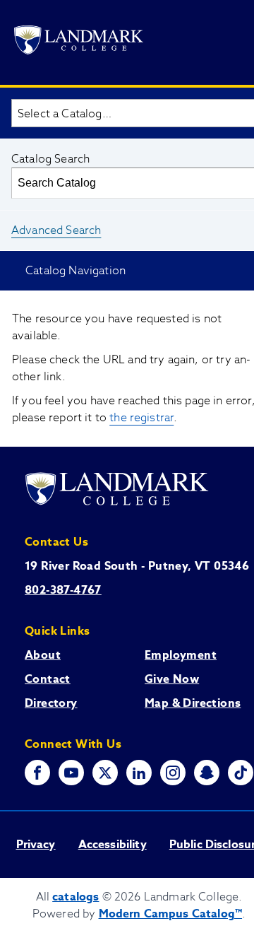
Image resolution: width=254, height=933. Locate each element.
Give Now (172, 679)
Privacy (36, 844)
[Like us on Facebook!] (37, 772)
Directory (51, 703)
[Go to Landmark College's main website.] (78, 42)
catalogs (75, 896)
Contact (48, 679)
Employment (181, 655)
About (43, 655)
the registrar (141, 417)
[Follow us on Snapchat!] (206, 772)
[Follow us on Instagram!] (173, 772)
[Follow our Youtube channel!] (71, 772)
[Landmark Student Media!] (240, 772)
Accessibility (112, 844)
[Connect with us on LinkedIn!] (139, 772)
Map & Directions (193, 703)
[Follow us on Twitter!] (105, 772)
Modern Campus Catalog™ (171, 913)
